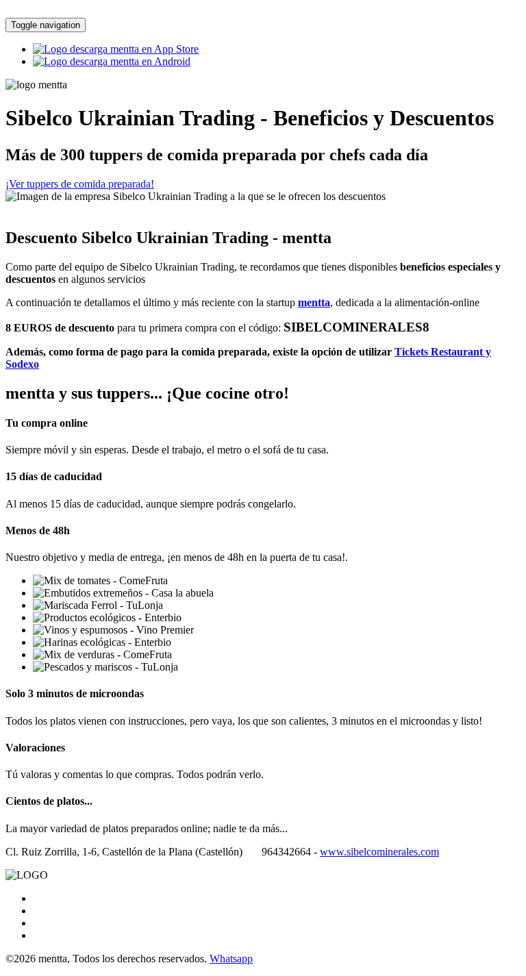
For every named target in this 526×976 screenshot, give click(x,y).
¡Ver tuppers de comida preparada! (79, 184)
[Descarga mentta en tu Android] (111, 61)
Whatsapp (231, 958)
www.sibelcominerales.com (379, 852)
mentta (314, 302)
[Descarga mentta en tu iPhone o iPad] (116, 49)
